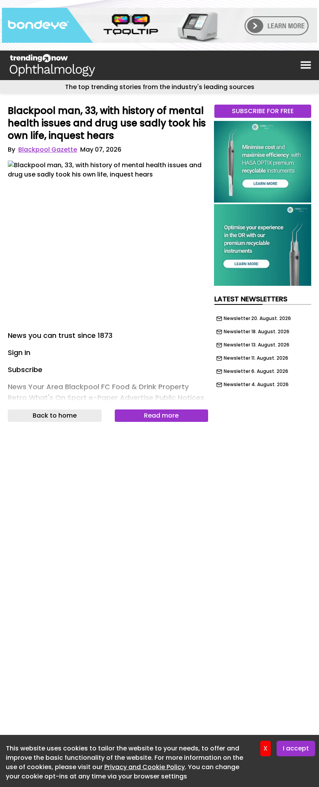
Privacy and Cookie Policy (144, 767)
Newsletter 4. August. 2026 (256, 384)
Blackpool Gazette (47, 149)
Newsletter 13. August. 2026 (256, 345)
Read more (161, 415)
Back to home (55, 415)
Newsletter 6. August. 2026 (256, 371)
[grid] (262, 349)
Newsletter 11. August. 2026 (256, 358)
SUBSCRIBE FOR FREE (263, 111)
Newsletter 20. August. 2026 (257, 318)
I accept (296, 748)
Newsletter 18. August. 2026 (256, 332)
